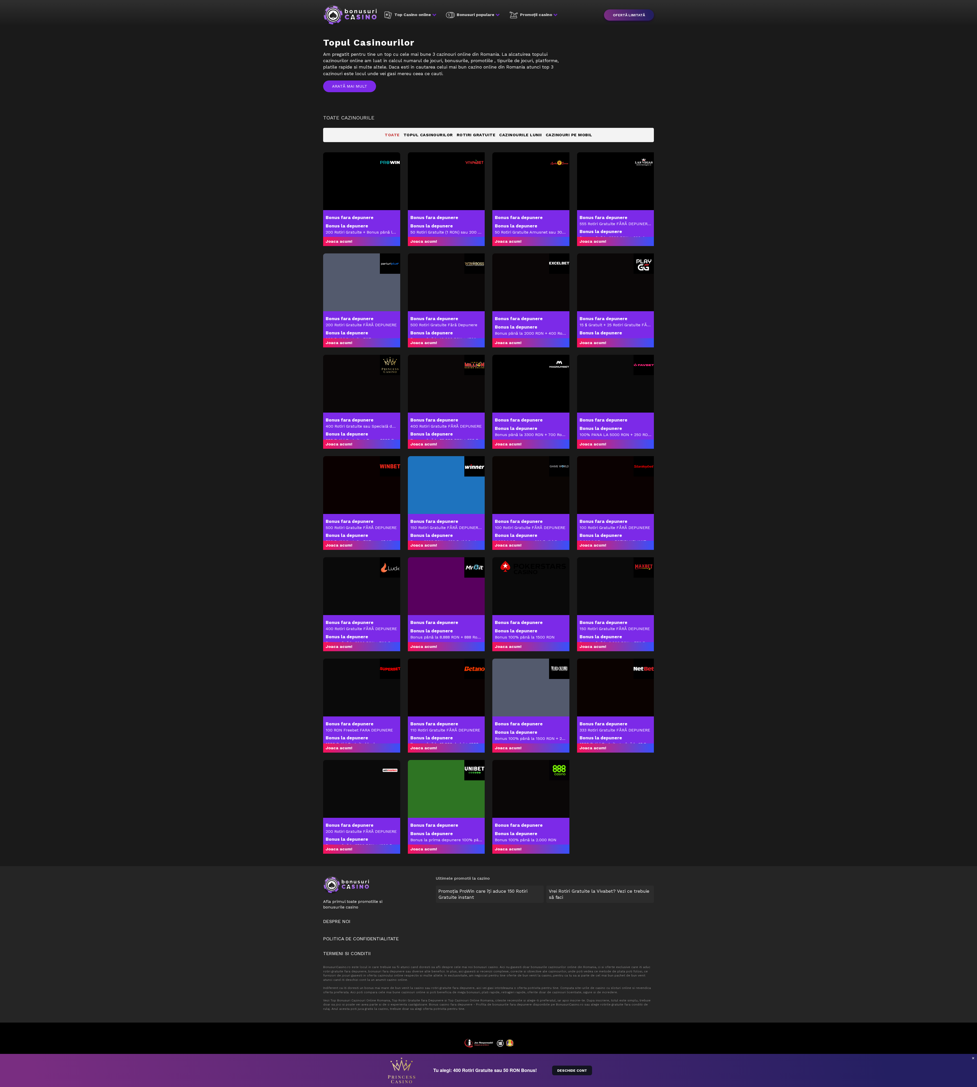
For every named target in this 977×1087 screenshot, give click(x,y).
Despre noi (336, 921)
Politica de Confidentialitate (361, 938)
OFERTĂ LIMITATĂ (629, 15)
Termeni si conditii (347, 953)
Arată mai (344, 86)
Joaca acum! (339, 241)
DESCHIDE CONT (572, 1070)
